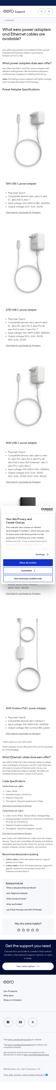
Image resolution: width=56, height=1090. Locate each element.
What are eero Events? (16, 898)
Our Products (10, 991)
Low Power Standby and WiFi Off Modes (24, 909)
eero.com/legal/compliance (21, 1044)
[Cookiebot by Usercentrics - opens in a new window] (40, 509)
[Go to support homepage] (14, 11)
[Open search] (41, 11)
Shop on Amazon (12, 999)
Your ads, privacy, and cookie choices (23, 1075)
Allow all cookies (28, 562)
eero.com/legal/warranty (20, 1039)
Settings (40, 554)
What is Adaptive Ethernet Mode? (21, 887)
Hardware (10, 20)
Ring (17, 749)
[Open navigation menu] (49, 11)
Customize (26, 570)
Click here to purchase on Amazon (23, 212)
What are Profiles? (14, 904)
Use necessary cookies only (28, 578)
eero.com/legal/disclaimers (36, 1054)
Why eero (8, 995)
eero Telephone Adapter (17, 893)
